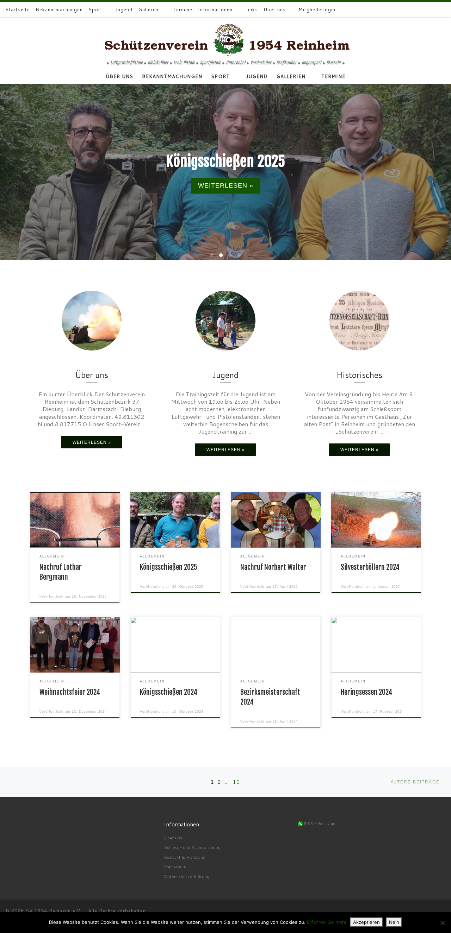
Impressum (175, 866)
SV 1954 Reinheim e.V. (54, 911)
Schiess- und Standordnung (192, 847)
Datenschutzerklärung (186, 876)
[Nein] (442, 922)
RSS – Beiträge (319, 823)
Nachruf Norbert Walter (273, 567)
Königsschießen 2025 (168, 567)
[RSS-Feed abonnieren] (426, 10)
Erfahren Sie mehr (327, 922)
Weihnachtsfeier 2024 (69, 692)
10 (236, 781)
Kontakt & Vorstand (184, 857)
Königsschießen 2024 (168, 692)
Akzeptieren (366, 922)
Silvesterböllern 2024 (370, 567)
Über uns (173, 837)
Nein (394, 922)
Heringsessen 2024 (366, 692)
